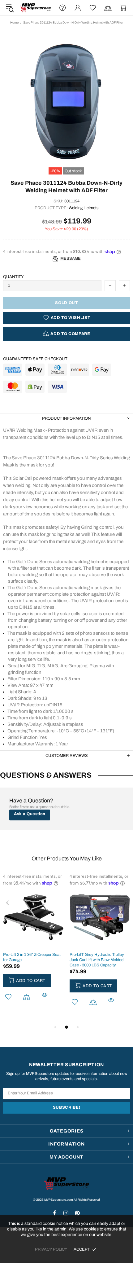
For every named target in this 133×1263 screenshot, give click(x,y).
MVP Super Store (35, 7)
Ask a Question (29, 814)
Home (14, 22)
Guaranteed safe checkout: (36, 359)
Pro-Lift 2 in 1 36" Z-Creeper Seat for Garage (32, 957)
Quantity (13, 277)
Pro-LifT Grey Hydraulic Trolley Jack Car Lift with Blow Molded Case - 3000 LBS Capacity (97, 959)
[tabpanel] (33, 945)
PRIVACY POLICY (51, 1249)
